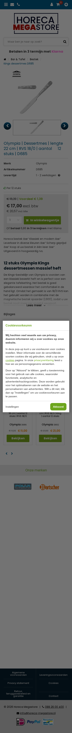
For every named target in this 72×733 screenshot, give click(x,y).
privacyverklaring (44, 360)
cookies (10, 360)
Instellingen (12, 406)
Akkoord (58, 406)
